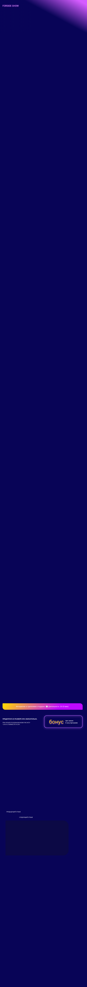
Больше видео (31, 677)
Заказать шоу (11, 35)
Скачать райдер (56, 144)
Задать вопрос (55, 962)
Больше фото (31, 99)
